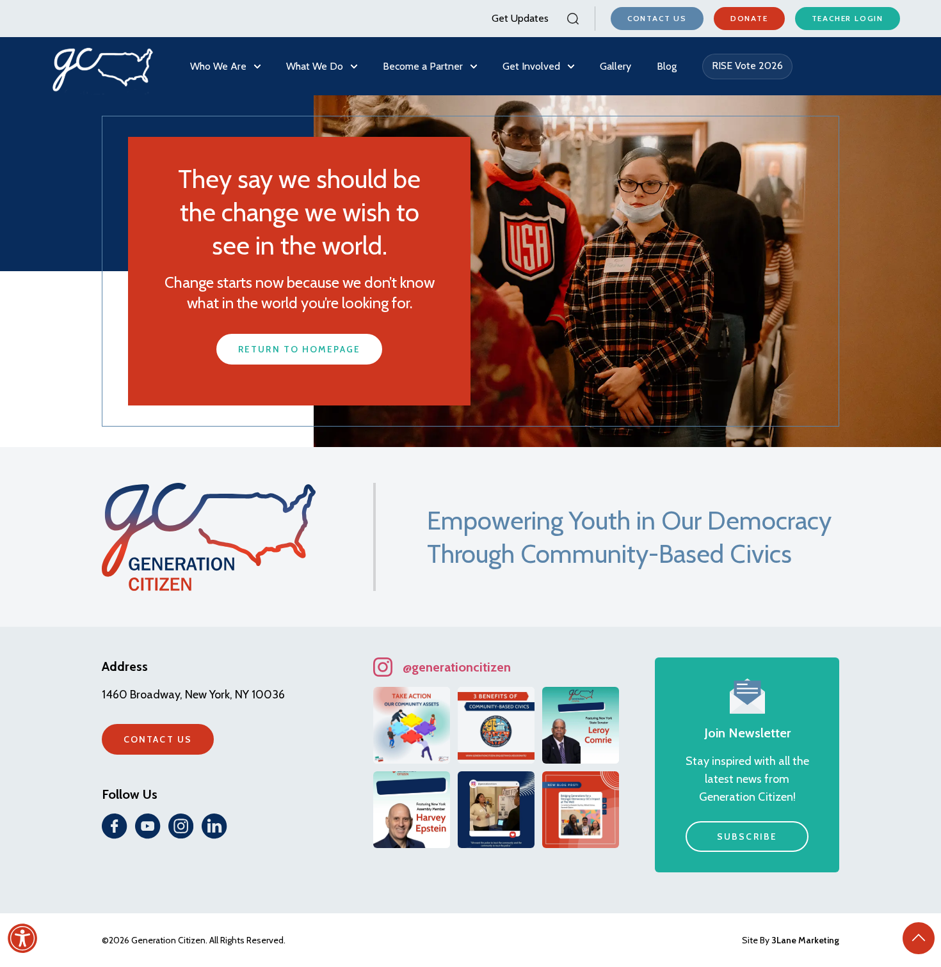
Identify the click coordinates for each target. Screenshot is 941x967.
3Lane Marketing (805, 940)
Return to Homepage (299, 349)
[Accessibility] (22, 938)
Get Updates (520, 18)
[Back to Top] (919, 938)
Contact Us (657, 18)
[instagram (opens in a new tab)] (181, 826)
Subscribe (747, 836)
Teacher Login (847, 18)
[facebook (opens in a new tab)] (114, 826)
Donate (749, 18)
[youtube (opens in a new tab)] (148, 826)
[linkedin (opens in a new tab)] (214, 826)
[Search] (571, 19)
